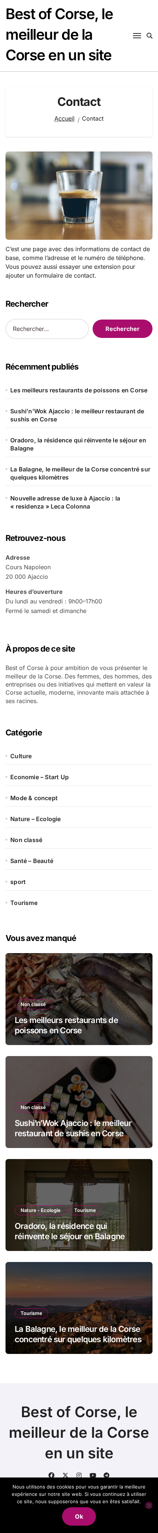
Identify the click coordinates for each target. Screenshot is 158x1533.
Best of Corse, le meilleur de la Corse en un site (59, 34)
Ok (79, 1516)
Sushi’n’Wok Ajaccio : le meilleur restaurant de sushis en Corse (77, 415)
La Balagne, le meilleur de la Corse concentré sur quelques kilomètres (80, 473)
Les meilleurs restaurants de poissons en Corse (78, 390)
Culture (21, 756)
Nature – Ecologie (35, 819)
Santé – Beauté (31, 860)
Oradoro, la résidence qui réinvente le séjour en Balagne (78, 444)
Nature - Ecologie (41, 1210)
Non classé (26, 840)
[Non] (148, 1505)
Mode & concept (34, 798)
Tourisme (23, 902)
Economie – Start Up (39, 777)
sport (18, 881)
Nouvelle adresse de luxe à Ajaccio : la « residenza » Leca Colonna (65, 502)
